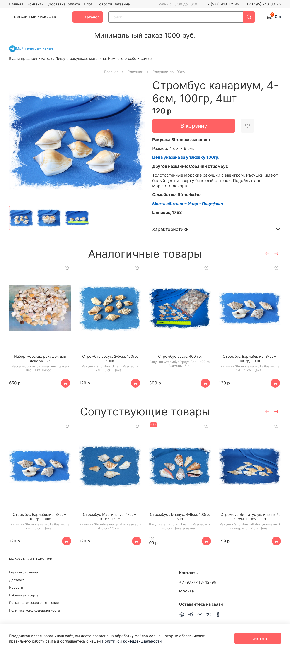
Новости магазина (113, 4)
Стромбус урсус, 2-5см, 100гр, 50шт (110, 358)
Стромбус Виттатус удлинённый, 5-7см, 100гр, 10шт (250, 516)
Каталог (91, 17)
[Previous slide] (16, 140)
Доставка (16, 580)
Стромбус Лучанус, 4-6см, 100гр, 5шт (180, 516)
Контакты (35, 4)
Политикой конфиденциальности (132, 641)
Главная (16, 4)
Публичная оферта (24, 595)
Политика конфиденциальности (34, 610)
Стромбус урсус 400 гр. (180, 356)
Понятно (257, 638)
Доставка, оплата (64, 4)
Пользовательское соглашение (34, 602)
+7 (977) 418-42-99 (222, 4)
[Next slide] (137, 140)
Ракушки (135, 72)
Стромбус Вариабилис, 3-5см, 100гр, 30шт (250, 358)
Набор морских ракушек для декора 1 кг (40, 358)
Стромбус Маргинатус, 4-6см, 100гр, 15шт (110, 516)
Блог (88, 4)
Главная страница (23, 572)
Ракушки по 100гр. (169, 72)
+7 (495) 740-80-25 (263, 4)
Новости (16, 587)
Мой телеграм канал (34, 48)
